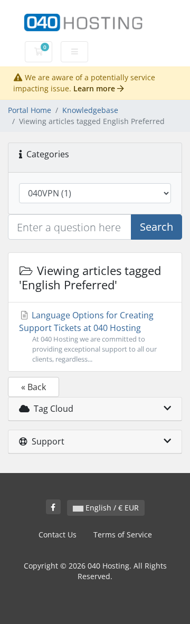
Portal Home (29, 110)
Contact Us (58, 535)
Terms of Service (122, 535)
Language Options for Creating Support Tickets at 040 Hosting (88, 336)
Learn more (95, 88)
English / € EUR (111, 508)
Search (156, 227)
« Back (33, 387)
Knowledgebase (90, 110)
